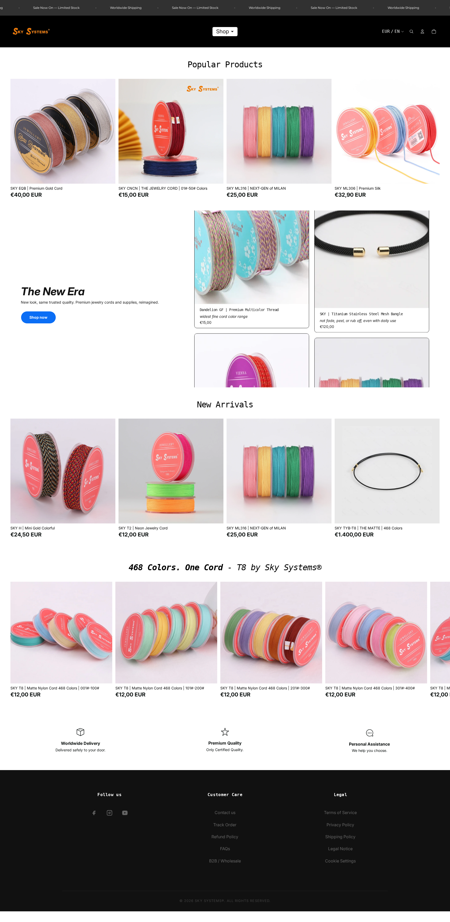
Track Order (224, 824)
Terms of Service (340, 812)
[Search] (411, 31)
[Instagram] (109, 813)
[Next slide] (107, 131)
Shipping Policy (340, 836)
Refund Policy (224, 836)
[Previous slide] (18, 131)
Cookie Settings (340, 860)
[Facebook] (94, 813)
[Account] (422, 31)
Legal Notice (340, 848)
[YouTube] (125, 813)
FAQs (225, 848)
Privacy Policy (340, 824)
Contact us (225, 812)
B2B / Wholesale (225, 860)
